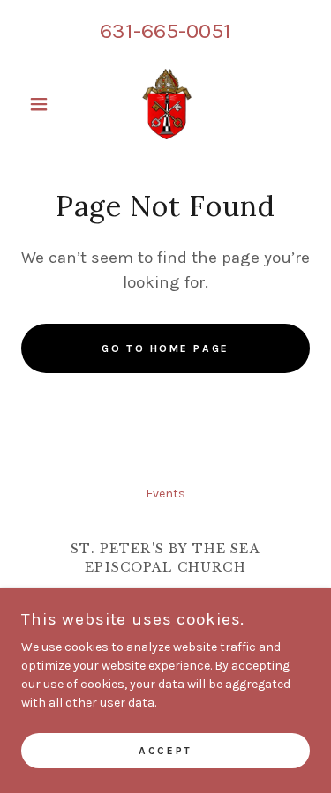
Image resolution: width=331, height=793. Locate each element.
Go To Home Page (165, 348)
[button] (42, 104)
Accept (165, 750)
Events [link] (165, 493)
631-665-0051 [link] (165, 30)
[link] (165, 104)
